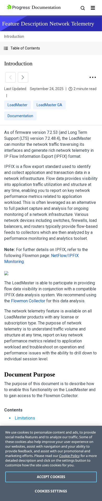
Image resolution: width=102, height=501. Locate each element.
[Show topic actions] (92, 77)
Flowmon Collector (28, 300)
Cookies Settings (51, 491)
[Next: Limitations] (23, 77)
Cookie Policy (69, 455)
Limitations (25, 418)
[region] (51, 463)
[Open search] (82, 7)
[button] (51, 48)
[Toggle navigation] (93, 7)
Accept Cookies (51, 476)
